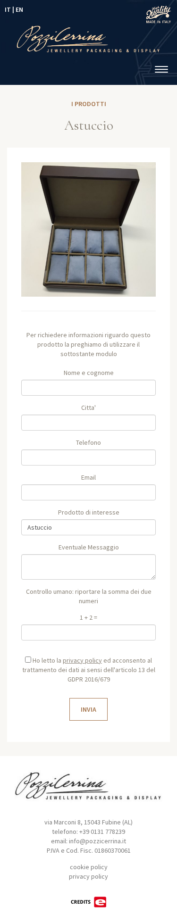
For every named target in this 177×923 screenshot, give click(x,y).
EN (19, 9)
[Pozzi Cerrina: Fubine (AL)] (88, 37)
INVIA (88, 709)
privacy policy (88, 876)
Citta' (88, 407)
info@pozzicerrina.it (97, 841)
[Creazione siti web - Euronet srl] (89, 901)
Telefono (88, 442)
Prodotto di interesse (88, 512)
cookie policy (89, 867)
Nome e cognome (89, 372)
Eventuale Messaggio (89, 547)
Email (88, 477)
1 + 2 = (88, 617)
